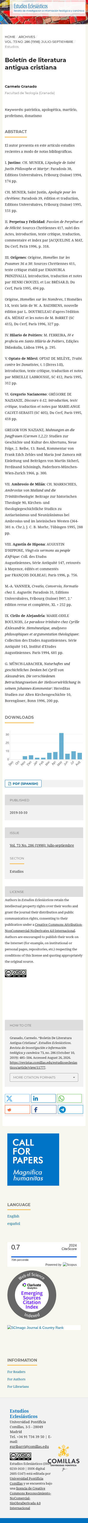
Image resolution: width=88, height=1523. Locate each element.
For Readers (16, 1371)
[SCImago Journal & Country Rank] (35, 1328)
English (13, 1216)
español (13, 1223)
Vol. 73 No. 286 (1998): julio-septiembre (39, 42)
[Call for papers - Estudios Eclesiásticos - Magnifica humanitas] (33, 1184)
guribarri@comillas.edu (29, 1446)
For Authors (16, 1379)
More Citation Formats (34, 1077)
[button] (17, 1098)
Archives (27, 37)
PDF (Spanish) (25, 784)
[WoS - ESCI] (31, 1318)
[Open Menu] (5, 5)
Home (10, 37)
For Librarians (18, 1386)
